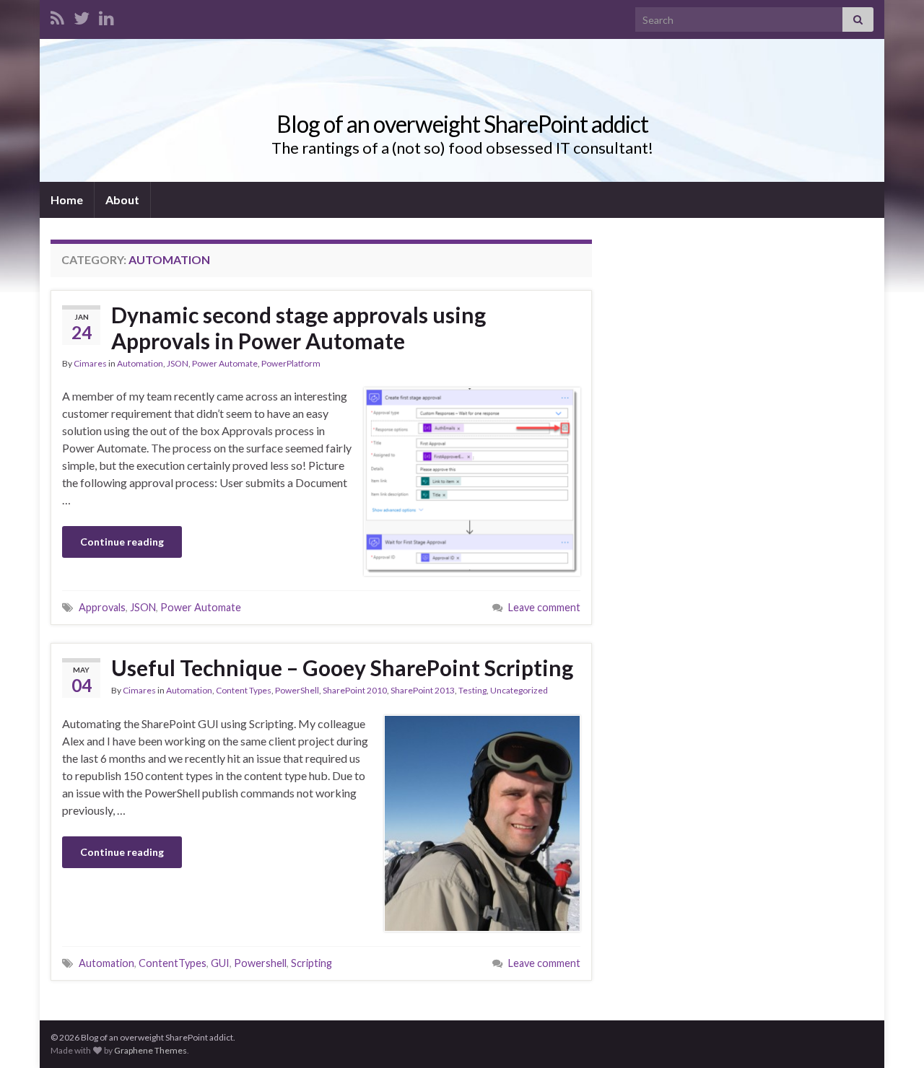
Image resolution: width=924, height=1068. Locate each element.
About (122, 199)
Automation (140, 363)
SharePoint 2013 (423, 690)
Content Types (243, 690)
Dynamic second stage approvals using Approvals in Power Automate (298, 328)
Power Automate (225, 363)
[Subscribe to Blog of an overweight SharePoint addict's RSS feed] (57, 15)
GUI (220, 963)
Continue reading (122, 541)
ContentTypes (172, 963)
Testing (472, 690)
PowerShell (297, 690)
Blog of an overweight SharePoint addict (462, 124)
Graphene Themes (150, 1050)
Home (67, 199)
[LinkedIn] (106, 15)
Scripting (311, 963)
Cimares (90, 363)
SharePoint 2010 (355, 690)
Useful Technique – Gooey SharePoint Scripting (342, 667)
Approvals (102, 607)
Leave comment (544, 607)
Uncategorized (519, 690)
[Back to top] (891, 1035)
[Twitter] (82, 15)
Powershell (260, 963)
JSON (177, 363)
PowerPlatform (291, 363)
